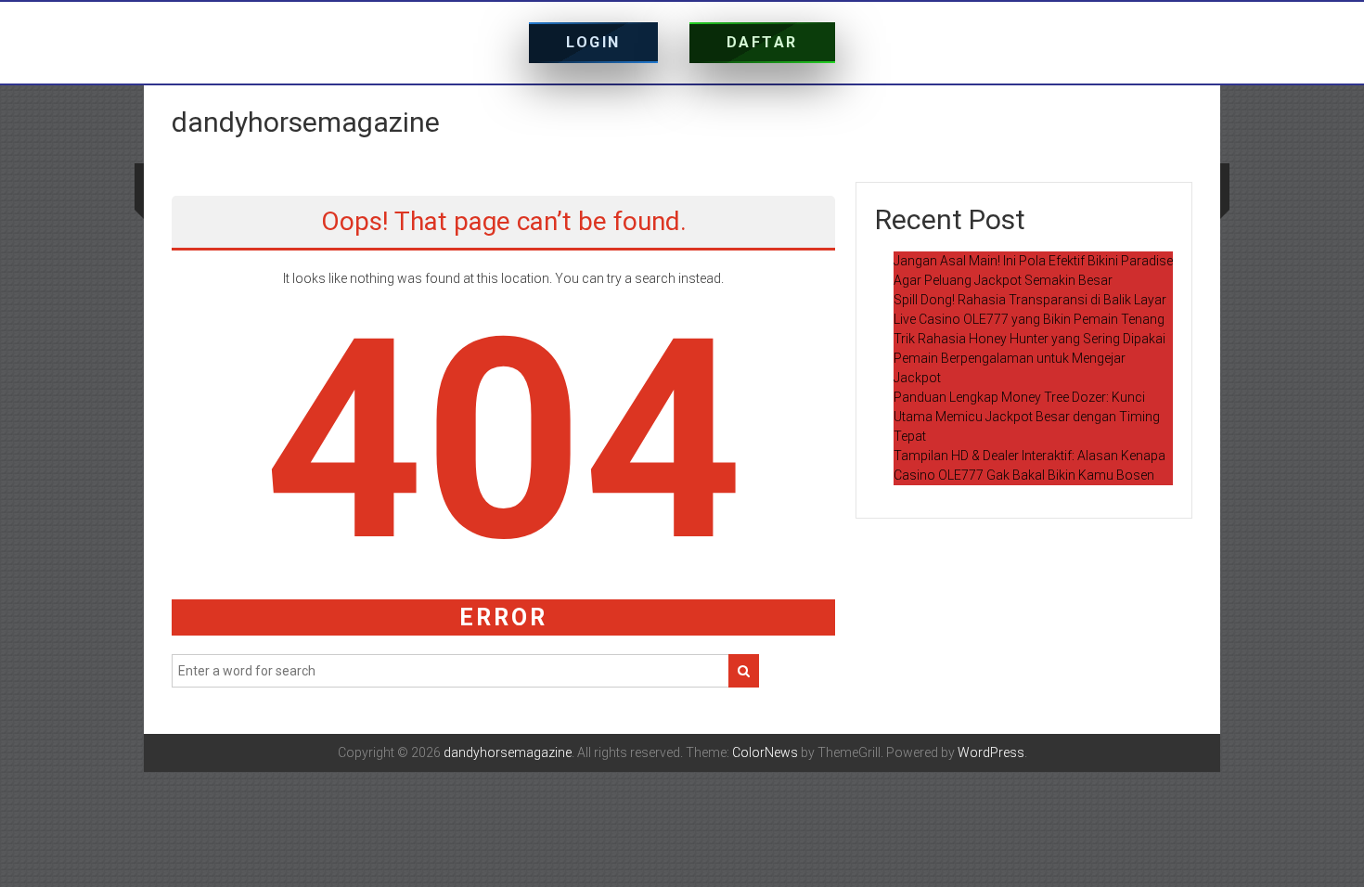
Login (593, 42)
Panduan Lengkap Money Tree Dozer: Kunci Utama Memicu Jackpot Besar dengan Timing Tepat (1027, 417)
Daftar (762, 42)
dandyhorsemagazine (306, 122)
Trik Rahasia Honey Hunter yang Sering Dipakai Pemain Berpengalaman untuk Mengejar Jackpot (1029, 358)
